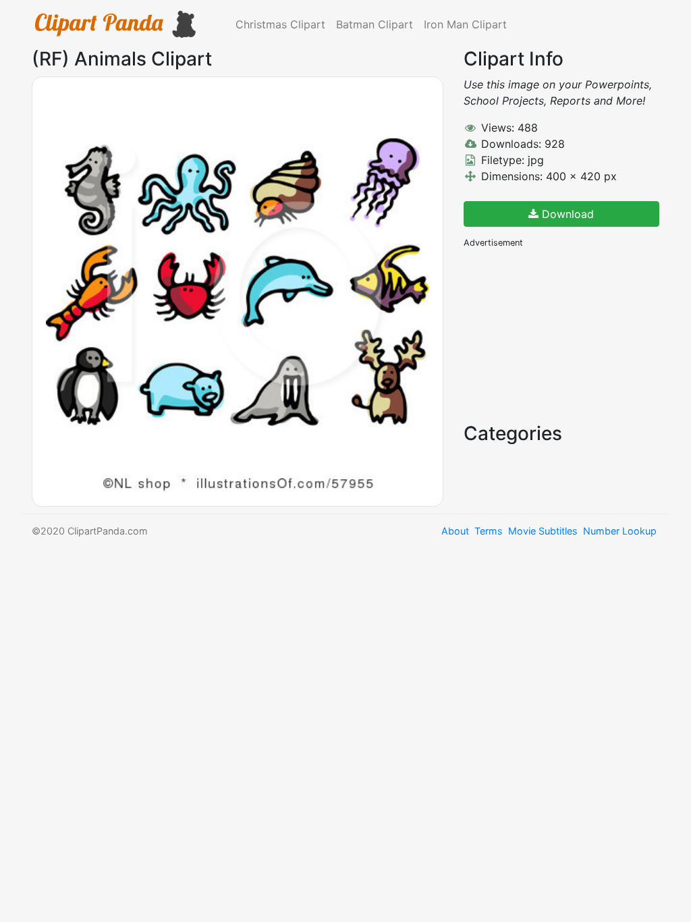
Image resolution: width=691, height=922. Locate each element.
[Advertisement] (565, 334)
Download (566, 214)
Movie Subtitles (543, 531)
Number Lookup (620, 531)
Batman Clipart (374, 24)
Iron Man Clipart (465, 24)
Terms (488, 531)
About (455, 531)
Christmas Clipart (280, 24)
